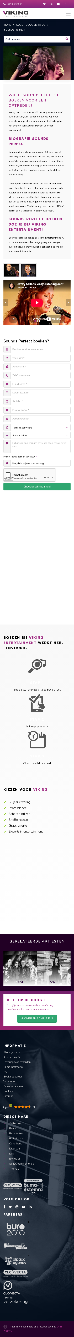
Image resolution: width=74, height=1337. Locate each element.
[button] (35, 321)
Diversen (14, 1149)
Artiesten (15, 1123)
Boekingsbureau (13, 1077)
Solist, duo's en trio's (21, 1164)
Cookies (8, 1091)
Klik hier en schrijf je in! (37, 1018)
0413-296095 (14, 4)
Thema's (14, 1169)
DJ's (11, 1154)
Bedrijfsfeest (17, 1133)
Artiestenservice (13, 1057)
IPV (5, 1072)
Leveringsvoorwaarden (17, 1062)
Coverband (15, 1143)
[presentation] (5, 302)
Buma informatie (13, 1067)
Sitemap (8, 1096)
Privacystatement (14, 1086)
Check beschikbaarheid (37, 487)
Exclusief (14, 1159)
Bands (13, 1128)
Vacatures (9, 1081)
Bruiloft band (16, 1138)
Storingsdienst (12, 1052)
